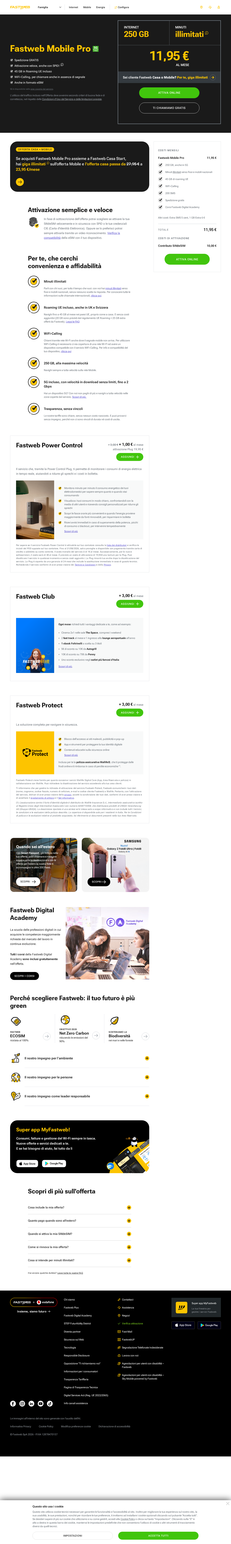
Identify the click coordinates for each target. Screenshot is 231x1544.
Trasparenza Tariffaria (76, 1379)
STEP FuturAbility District (77, 1323)
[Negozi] (201, 7)
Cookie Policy (46, 1426)
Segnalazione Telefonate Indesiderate (142, 1347)
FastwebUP (128, 1339)
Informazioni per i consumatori (81, 1371)
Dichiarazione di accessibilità (114, 1426)
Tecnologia (70, 1347)
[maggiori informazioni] (62, 64)
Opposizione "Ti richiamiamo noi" (82, 1363)
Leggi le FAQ (73, 321)
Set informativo (66, 798)
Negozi (126, 1315)
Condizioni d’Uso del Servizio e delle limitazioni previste (72, 99)
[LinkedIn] (31, 1404)
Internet (131, 27)
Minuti (180, 27)
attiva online (169, 92)
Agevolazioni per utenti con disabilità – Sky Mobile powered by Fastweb (143, 1377)
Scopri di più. (79, 396)
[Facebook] (13, 1404)
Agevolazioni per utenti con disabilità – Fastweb (143, 1365)
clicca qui (96, 295)
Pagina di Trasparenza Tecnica (81, 1387)
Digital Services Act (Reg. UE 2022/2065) (86, 1395)
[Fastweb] (23, 7)
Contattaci (127, 1299)
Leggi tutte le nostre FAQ (70, 1273)
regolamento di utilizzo (42, 798)
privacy (67, 794)
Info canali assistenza (76, 1403)
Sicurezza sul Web (74, 1339)
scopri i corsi (24, 976)
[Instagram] (22, 1404)
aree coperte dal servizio (41, 89)
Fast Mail (127, 1331)
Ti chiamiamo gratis (169, 108)
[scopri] (20, 182)
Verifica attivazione (132, 1323)
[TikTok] (50, 1404)
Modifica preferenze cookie (76, 1426)
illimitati (177, 172)
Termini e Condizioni (85, 565)
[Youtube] (40, 1404)
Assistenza (128, 1307)
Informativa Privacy (20, 1426)
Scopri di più (71, 531)
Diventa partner (72, 1331)
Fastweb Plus (71, 1307)
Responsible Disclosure (77, 1355)
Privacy (107, 565)
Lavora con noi (130, 1355)
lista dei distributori (117, 545)
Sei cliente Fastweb (165, 77)
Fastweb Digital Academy (78, 1315)
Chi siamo (69, 1299)
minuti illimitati (113, 288)
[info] (206, 33)
